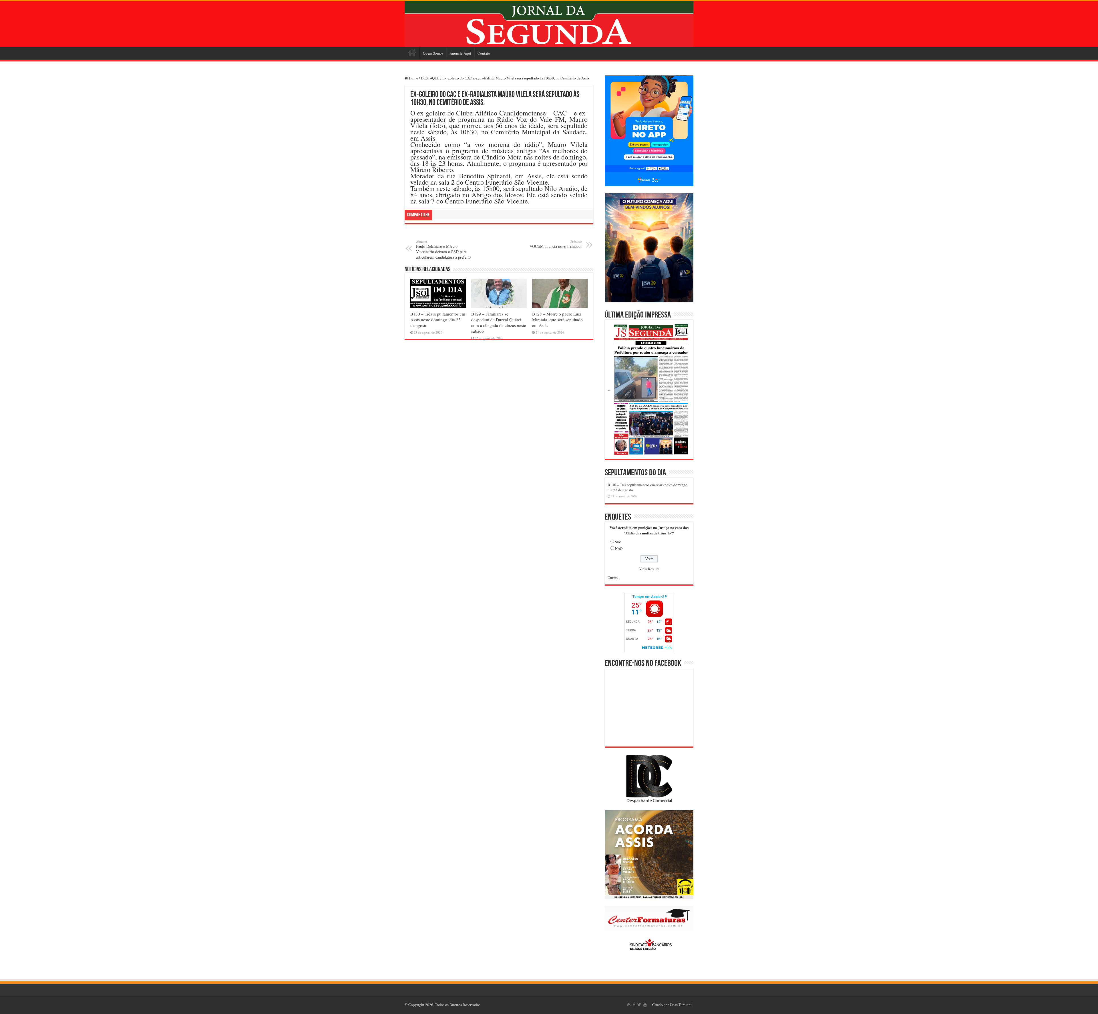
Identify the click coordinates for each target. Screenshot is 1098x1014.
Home (412, 53)
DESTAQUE (430, 78)
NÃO (618, 548)
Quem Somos (433, 53)
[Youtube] (645, 1004)
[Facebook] (634, 1004)
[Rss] (629, 1004)
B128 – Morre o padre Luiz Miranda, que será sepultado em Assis (557, 319)
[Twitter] (639, 1004)
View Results (649, 568)
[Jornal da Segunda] (549, 24)
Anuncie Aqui (460, 53)
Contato (484, 53)
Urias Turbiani (681, 1004)
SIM (618, 541)
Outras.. (613, 577)
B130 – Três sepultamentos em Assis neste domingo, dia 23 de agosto (437, 319)
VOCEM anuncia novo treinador (556, 244)
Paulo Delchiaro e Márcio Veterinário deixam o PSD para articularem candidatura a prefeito (443, 249)
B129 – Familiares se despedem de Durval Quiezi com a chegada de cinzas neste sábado (498, 322)
